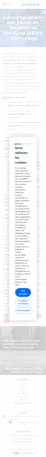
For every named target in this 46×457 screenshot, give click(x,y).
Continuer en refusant (23, 302)
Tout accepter (23, 292)
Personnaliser (23, 310)
